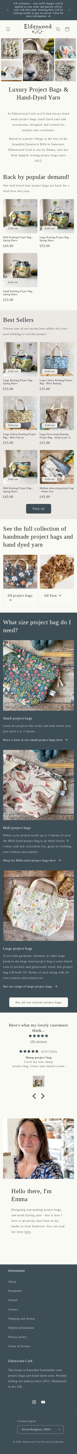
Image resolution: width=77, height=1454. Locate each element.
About (12, 1281)
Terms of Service (19, 1346)
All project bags (20, 595)
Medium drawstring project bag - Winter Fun (57, 490)
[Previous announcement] (7, 10)
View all (38, 508)
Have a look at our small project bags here (32, 740)
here (27, 1231)
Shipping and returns (21, 1318)
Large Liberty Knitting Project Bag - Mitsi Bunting (56, 382)
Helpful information (21, 1327)
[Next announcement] (69, 10)
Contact (13, 1309)
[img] (38, 1036)
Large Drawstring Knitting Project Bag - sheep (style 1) (55, 436)
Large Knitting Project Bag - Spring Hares (55, 239)
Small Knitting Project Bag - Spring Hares (18, 293)
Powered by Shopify (53, 1442)
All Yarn (50, 595)
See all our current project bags (38, 1002)
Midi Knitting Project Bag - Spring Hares (18, 239)
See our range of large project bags (27, 986)
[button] (8, 29)
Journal (12, 1300)
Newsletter (15, 1290)
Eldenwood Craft (32, 1442)
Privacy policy (17, 1337)
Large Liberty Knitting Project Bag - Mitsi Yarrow (19, 436)
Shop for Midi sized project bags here (29, 860)
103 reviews (38, 1041)
